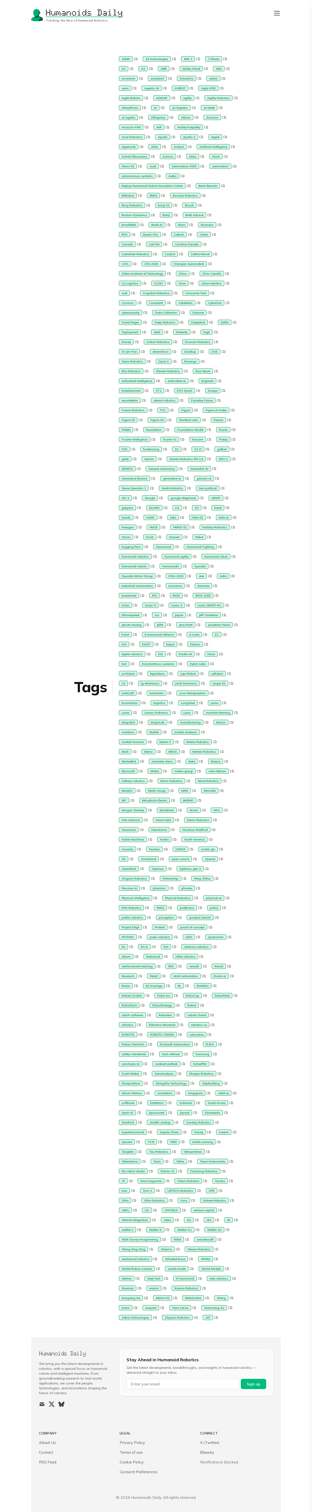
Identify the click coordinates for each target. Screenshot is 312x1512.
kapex (170, 644)
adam (213, 78)
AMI (159, 127)
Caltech (179, 234)
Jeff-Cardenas (208, 615)
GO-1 (125, 498)
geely (125, 459)
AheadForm (130, 108)
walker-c (127, 1230)
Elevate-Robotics (168, 371)
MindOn (127, 790)
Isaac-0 (150, 605)
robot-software (132, 1015)
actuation (157, 78)
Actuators (187, 78)
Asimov (168, 156)
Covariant (156, 303)
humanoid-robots (134, 566)
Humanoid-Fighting (200, 547)
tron (124, 1190)
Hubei (199, 537)
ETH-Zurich (184, 390)
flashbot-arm (188, 420)
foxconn (197, 439)
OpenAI (210, 859)
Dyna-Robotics (132, 361)
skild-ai (223, 1093)
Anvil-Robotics (132, 137)
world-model (177, 1269)
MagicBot (128, 722)
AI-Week (209, 108)
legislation (157, 673)
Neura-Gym (163, 820)
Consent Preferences (138, 1471)
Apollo (162, 137)
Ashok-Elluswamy (134, 156)
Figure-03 (128, 420)
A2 (124, 68)
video (167, 1220)
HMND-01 (180, 527)
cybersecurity (130, 312)
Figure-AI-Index (216, 410)
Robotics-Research (162, 1025)
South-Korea (216, 1103)
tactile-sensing (202, 1142)
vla (189, 1220)
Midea (154, 771)
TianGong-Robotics (204, 1171)
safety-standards (134, 1054)
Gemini (149, 459)
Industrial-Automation (137, 586)
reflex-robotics (185, 956)
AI (155, 108)
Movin (194, 810)
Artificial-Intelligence (213, 147)
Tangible (128, 1151)
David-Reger (130, 322)
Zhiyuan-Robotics (177, 1317)
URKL (125, 1210)
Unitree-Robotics (214, 1200)
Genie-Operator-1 (134, 488)
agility (187, 98)
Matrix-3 (165, 742)
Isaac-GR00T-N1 (209, 605)
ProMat (160, 927)
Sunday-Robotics (198, 1122)
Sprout (184, 1112)
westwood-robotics (135, 1259)
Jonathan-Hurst (219, 625)
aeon (125, 88)
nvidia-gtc (208, 849)
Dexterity (182, 332)
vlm (208, 1220)
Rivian (126, 986)
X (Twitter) (209, 1442)
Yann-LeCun (180, 1308)
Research (128, 976)
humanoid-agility (177, 556)
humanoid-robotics (135, 556)
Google (150, 498)
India (223, 576)
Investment (129, 595)
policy (214, 908)
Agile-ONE (208, 88)
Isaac (125, 605)
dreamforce (160, 351)
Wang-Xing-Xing (133, 1249)
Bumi (181, 225)
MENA (172, 751)
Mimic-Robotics (171, 781)
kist (124, 664)
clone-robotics (211, 283)
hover (150, 537)
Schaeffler (200, 1064)
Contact (46, 1452)
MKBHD (188, 800)
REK (171, 966)
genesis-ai (204, 478)
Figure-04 (157, 420)
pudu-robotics (160, 937)
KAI (124, 644)
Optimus (158, 869)
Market (154, 732)
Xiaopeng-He (131, 1298)
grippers (127, 508)
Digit (206, 332)
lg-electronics (150, 683)
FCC (163, 410)
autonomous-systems (137, 176)
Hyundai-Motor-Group (137, 576)
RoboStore (129, 1005)
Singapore (195, 1093)
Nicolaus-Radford (195, 829)
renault (194, 966)
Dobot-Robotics (157, 342)
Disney (126, 342)
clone (182, 283)
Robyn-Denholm (133, 1044)
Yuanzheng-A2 (214, 1308)
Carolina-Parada (187, 244)
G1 (177, 449)
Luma (214, 703)
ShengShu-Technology (171, 1083)
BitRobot (128, 195)
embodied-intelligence (137, 381)
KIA (160, 654)
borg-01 (163, 205)
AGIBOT (180, 88)
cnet (124, 293)
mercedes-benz (162, 761)
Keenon (195, 644)
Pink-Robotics (131, 908)
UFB (211, 1190)
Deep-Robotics (165, 322)
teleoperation (193, 1151)
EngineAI (207, 381)
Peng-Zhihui (202, 878)
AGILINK (161, 98)
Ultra (125, 1200)
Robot (191, 1005)
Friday (223, 439)
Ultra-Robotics (154, 1200)
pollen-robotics (132, 917)
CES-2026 (151, 264)
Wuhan (127, 1278)
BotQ (166, 215)
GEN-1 (223, 459)
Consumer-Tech (195, 293)
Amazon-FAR (131, 127)
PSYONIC (128, 937)
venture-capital (204, 1210)
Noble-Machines (133, 839)
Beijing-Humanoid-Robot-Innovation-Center (152, 186)
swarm (224, 1132)
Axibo (172, 176)
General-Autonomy (161, 469)
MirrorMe (210, 790)
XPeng (221, 1298)
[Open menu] (277, 13)
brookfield (129, 225)
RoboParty (222, 995)
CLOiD (158, 283)
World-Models (211, 1269)
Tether (180, 1161)
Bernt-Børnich (207, 186)
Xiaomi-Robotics (186, 1288)
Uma (183, 1200)
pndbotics (187, 908)
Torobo (220, 1181)
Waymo (166, 1249)
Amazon (212, 117)
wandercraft (205, 1239)
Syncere (127, 1142)
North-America (194, 839)
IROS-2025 (203, 595)
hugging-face (131, 547)
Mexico (215, 761)
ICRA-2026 (175, 576)
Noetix (164, 839)
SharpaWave (131, 1083)
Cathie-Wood (200, 254)
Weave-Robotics (199, 1249)
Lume (125, 712)
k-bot (125, 634)
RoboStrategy (162, 1005)
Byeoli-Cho (150, 234)
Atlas (192, 156)
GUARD (154, 508)
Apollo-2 (189, 137)
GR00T (216, 498)
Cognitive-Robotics (156, 293)
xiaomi (154, 1288)
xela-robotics (219, 1278)
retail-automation (185, 976)
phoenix (186, 888)
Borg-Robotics (132, 205)
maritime (128, 732)
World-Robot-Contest (137, 1269)
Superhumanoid (133, 1132)
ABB (164, 68)
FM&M (126, 429)
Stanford (128, 1122)
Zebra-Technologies (135, 1317)
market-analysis (185, 732)
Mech (125, 751)
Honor (126, 537)
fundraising (151, 449)
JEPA (160, 625)
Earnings (190, 361)
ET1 (158, 390)
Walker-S (155, 1230)
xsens (126, 1308)
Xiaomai (128, 1288)
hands (126, 517)
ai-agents (128, 117)
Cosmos (128, 303)
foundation (154, 429)
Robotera (165, 1015)
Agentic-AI (151, 88)
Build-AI (157, 225)
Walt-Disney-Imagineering (140, 1239)
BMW (153, 195)
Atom (216, 156)
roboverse (197, 1034)
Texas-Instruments (212, 1161)
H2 (197, 508)
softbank (128, 1103)
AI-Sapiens (180, 108)
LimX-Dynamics (186, 683)
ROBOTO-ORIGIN (162, 1034)
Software (185, 1103)
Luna (187, 712)
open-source (180, 859)
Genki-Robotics (172, 488)
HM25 (153, 527)
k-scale (194, 634)
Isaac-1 (176, 605)
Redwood (153, 956)
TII (123, 1181)
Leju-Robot (188, 673)
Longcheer (188, 703)
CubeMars (185, 303)
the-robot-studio (133, 1171)
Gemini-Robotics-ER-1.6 (186, 459)
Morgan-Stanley (133, 810)
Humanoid (163, 547)
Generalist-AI (199, 469)
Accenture (128, 78)
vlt (228, 1220)
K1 (217, 634)
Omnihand (148, 859)
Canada (127, 244)
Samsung (202, 1054)
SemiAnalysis (164, 1073)
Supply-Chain (169, 1132)
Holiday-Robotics (214, 527)
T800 (173, 1142)
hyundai (200, 566)
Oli (124, 859)
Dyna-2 (163, 361)
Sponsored (156, 1112)
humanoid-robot (216, 556)
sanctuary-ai (130, 1064)
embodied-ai (177, 381)
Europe (213, 390)
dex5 (157, 332)
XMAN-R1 (162, 1298)
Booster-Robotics (185, 195)
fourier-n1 (169, 439)
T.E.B (151, 1142)
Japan (179, 615)
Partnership (170, 878)
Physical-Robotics (177, 898)
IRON (176, 595)
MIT (124, 800)
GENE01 (127, 469)
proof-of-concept (192, 927)
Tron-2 (147, 1190)
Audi (153, 166)
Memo (148, 751)
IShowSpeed (130, 615)
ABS (219, 68)
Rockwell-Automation (175, 1044)
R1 (123, 947)
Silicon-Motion (132, 1093)
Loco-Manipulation (192, 693)
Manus (221, 722)
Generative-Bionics (134, 478)
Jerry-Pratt (186, 625)
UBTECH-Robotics (180, 1190)
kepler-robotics (132, 654)
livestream (156, 693)
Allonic (186, 117)
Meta (191, 761)
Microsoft (128, 771)
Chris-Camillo (211, 273)
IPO (154, 595)
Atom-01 (128, 166)
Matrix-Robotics (197, 742)
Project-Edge (130, 927)
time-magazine (151, 1181)
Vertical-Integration (135, 1220)
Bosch (189, 205)
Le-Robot (128, 673)
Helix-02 (197, 517)
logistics (159, 703)
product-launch (200, 917)
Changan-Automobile (189, 264)
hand (218, 508)
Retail (154, 976)
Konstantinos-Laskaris (158, 664)
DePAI (225, 322)
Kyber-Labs (198, 664)
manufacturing (190, 722)
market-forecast (133, 742)
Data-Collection (166, 312)
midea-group (184, 771)
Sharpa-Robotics (201, 1073)
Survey (198, 1132)
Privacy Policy (132, 1442)
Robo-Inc (163, 995)
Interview (203, 586)
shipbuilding (211, 1083)
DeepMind (198, 322)
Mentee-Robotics (204, 751)
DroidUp (190, 351)
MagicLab (158, 722)
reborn (126, 956)
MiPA (184, 790)
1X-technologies (157, 59)
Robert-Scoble (132, 995)
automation (220, 166)
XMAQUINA (193, 1298)
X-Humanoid (185, 1278)
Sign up (253, 1384)
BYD (124, 234)
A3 (143, 68)
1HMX (126, 59)
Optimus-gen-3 (190, 869)
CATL (125, 264)
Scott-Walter (130, 1073)
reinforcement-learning (137, 966)
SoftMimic (157, 1103)
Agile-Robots (131, 98)
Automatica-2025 (184, 166)
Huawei (174, 537)
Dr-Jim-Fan (129, 351)
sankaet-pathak (166, 1064)
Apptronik (129, 147)
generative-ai (172, 478)
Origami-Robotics (134, 878)
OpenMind (129, 869)
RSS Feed (47, 1462)
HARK (150, 517)
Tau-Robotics (158, 1151)
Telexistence (130, 1161)
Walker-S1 (184, 1230)
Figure (185, 410)
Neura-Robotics (198, 820)
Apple (215, 137)
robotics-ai (199, 1025)
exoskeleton (130, 400)
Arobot (179, 147)
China (183, 273)
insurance (175, 586)
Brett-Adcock (194, 215)
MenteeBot (129, 761)
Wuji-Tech (153, 1278)
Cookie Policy (132, 1462)
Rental (218, 966)
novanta (127, 849)
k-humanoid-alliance (159, 634)
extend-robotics (165, 400)
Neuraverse (159, 829)
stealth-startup (160, 1122)
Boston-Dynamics (134, 215)
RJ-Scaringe (154, 986)
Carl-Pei (154, 244)
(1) (135, 59)
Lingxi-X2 (219, 683)
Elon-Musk (202, 371)
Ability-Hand (191, 68)
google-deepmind (183, 498)
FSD (124, 449)
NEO (217, 810)
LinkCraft (128, 693)
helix (173, 517)
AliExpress (158, 117)
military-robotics (133, 781)
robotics (127, 1025)
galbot (222, 449)
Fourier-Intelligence (134, 439)
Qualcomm (216, 937)
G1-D (198, 449)
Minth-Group (157, 790)
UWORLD (171, 1210)
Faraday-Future (202, 400)
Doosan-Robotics (197, 342)
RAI (166, 947)
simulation (164, 1093)
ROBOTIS (128, 1034)
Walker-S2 (214, 1230)
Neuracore (129, 829)
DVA (215, 351)
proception (166, 917)
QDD (188, 937)
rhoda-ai (220, 976)
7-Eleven (213, 59)
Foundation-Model (190, 429)
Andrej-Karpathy (188, 127)
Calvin (204, 234)
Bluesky (207, 1452)
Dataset (198, 312)
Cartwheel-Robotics (135, 254)
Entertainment (131, 390)
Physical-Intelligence (135, 898)
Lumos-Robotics (156, 712)
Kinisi (211, 654)
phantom (159, 888)
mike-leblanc (217, 771)
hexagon (128, 527)
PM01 (160, 908)
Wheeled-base (175, 1259)
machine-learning (218, 712)
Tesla (157, 1161)
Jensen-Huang (131, 625)
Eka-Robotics (131, 371)
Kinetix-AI (185, 654)
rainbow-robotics (196, 947)
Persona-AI (129, 888)
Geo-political (208, 488)
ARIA (154, 147)
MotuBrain (167, 810)
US (147, 1210)
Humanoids (170, 566)
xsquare (150, 1308)
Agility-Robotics (218, 98)
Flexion (218, 420)
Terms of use (131, 1452)
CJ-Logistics (130, 283)
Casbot (170, 254)
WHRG (205, 1259)
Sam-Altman (171, 1054)
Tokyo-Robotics (188, 1181)
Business (207, 225)
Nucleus (154, 849)
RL (179, 986)
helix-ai (224, 517)
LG (123, 683)
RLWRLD (203, 986)
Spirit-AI (127, 1112)
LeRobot (217, 673)
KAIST (146, 644)
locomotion (130, 703)
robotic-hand (196, 1015)
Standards (212, 1112)
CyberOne (215, 303)
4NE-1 (188, 59)
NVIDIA (180, 849)
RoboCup (192, 995)
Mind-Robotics (208, 781)
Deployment (130, 332)
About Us (47, 1442)
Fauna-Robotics (133, 410)
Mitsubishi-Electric (154, 800)
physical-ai (214, 898)
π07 (207, 1317)
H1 (177, 508)
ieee (201, 576)
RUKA (210, 1044)
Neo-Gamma (131, 820)
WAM (177, 1239)
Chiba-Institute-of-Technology (142, 273)
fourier (223, 429)
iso (157, 615)
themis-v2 (167, 1171)
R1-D (144, 947)
